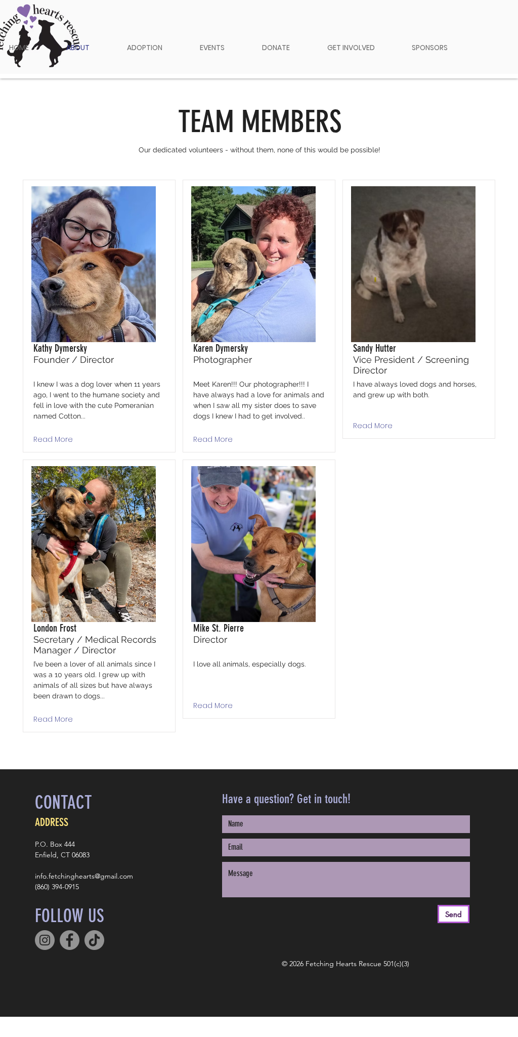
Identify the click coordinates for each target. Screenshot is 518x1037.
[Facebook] (69, 940)
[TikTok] (94, 940)
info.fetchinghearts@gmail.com (84, 876)
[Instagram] (45, 940)
